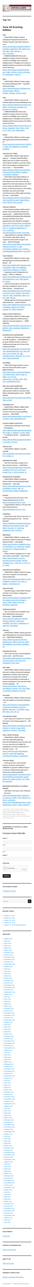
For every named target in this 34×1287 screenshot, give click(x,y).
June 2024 (7, 999)
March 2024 (8, 1006)
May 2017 (7, 1197)
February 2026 (9, 952)
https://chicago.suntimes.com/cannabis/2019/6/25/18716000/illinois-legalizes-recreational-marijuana (17, 172)
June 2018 (7, 1166)
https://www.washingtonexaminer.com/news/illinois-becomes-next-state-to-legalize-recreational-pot (17, 581)
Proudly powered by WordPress (21, 1284)
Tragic (12, 817)
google (4, 812)
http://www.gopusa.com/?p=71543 (14, 509)
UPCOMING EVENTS (9, 891)
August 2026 (8, 938)
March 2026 (8, 950)
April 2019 (7, 1143)
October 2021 (8, 1073)
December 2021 (9, 1069)
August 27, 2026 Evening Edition (15, 925)
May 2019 (7, 1141)
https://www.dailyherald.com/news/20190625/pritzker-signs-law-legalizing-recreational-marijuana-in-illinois (17, 267)
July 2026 (7, 941)
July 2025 (7, 969)
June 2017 (7, 1194)
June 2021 (7, 1083)
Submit (7, 876)
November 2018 (9, 1155)
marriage (5, 816)
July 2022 (7, 1052)
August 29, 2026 (9, 920)
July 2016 (7, 1220)
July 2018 (7, 1164)
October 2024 (8, 990)
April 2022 (7, 1059)
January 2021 (8, 1094)
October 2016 (8, 1213)
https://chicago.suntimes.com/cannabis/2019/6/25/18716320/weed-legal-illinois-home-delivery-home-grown (17, 200)
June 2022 (7, 1055)
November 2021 (9, 1071)
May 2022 (7, 1057)
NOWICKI (14, 816)
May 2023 (7, 1029)
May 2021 (7, 1085)
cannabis (20, 809)
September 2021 (9, 1076)
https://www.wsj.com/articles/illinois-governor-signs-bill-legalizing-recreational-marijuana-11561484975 (15, 753)
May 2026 (7, 945)
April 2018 (7, 1171)
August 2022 (8, 1050)
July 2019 (7, 1136)
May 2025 (7, 973)
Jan (11, 814)
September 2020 (9, 1104)
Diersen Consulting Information (13, 1277)
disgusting (11, 810)
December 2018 (9, 1152)
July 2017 (7, 1192)
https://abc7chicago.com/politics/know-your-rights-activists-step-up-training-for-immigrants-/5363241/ (16, 72)
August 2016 (8, 1217)
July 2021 (7, 1080)
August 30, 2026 (9, 918)
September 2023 (9, 1020)
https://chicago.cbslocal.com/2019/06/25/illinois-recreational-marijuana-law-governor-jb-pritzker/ (17, 107)
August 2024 (8, 994)
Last (4, 851)
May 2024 (7, 1001)
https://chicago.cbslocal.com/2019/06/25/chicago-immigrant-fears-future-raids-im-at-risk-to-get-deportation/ (17, 128)
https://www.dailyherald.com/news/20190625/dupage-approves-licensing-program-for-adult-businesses (17, 307)
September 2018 (9, 1159)
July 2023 (7, 1024)
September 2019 (9, 1131)
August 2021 (8, 1078)
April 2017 (7, 1199)
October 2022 (8, 1045)
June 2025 (7, 971)
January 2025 (8, 983)
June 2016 (7, 1222)
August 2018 (8, 1162)
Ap (17, 809)
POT (19, 816)
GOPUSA (9, 812)
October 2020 (8, 1101)
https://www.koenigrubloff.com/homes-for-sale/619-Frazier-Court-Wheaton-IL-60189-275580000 (17, 798)
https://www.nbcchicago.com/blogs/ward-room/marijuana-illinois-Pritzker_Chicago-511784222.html (17, 91)
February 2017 (8, 1204)
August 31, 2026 (9, 915)
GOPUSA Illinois (7, 1284)
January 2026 (8, 955)
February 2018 (9, 1176)
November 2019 (9, 1127)
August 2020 (8, 1106)
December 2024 (9, 985)
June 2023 (7, 1027)
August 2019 (8, 1134)
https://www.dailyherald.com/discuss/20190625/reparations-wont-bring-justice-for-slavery (17, 279)
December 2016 (9, 1208)
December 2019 (9, 1124)
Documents (6, 1236)
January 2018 (8, 1178)
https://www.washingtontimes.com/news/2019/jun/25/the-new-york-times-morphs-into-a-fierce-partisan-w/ (17, 470)
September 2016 (9, 1215)
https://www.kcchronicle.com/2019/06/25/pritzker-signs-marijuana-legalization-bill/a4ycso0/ (17, 328)
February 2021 (9, 1092)
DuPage (17, 810)
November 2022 (9, 1043)
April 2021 (7, 1087)
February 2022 (9, 1064)
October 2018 (8, 1157)
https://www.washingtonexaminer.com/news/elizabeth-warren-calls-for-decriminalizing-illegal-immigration (17, 488)
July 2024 (7, 997)
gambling (26, 810)
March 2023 (8, 1034)
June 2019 (7, 1138)
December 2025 (9, 957)
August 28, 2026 (9, 922)
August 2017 (8, 1190)
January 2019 (8, 1150)
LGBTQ (18, 814)
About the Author (8, 1263)
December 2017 (9, 1180)
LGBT (13, 814)
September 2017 (9, 1187)
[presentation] (15, 868)
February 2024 (9, 1008)
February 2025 (9, 980)
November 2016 (9, 1210)
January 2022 (8, 1066)
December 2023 (9, 1013)
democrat (5, 810)
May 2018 (7, 1169)
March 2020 (8, 1117)
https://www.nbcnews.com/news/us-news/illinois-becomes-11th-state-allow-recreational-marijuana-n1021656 (17, 688)
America (13, 809)
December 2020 (9, 1097)
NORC (9, 816)
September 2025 (9, 964)
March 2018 (8, 1173)
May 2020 (7, 1113)
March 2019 (8, 1145)
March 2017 (8, 1201)
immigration (6, 814)
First (4, 845)
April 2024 (7, 1004)
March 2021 (8, 1090)
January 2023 (8, 1038)
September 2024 (9, 992)
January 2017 (8, 1206)
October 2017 (8, 1185)
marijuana (23, 814)
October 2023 (8, 1017)
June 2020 (7, 1110)
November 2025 (9, 959)
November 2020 (9, 1099)
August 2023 (8, 1022)
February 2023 (9, 1036)
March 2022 (8, 1062)
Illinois (22, 812)
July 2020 (7, 1108)
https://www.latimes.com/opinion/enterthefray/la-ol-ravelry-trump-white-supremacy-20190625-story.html (17, 728)
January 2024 (8, 1010)
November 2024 (9, 987)
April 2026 (7, 948)
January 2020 (8, 1122)
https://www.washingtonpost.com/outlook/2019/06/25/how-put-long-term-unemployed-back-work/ (17, 660)
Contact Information (9, 1250)
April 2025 (7, 976)
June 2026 (7, 943)
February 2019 (9, 1148)
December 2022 (9, 1041)
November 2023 (9, 1015)
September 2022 (9, 1048)
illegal (14, 812)
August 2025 (8, 966)
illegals (18, 812)
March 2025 (8, 978)
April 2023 (7, 1031)
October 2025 (8, 962)
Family (21, 810)
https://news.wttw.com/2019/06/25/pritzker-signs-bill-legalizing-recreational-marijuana (17, 146)
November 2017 (9, 1183)
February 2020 (9, 1120)
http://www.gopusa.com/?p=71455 (14, 502)
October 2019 (8, 1129)
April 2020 (7, 1115)
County (25, 809)
